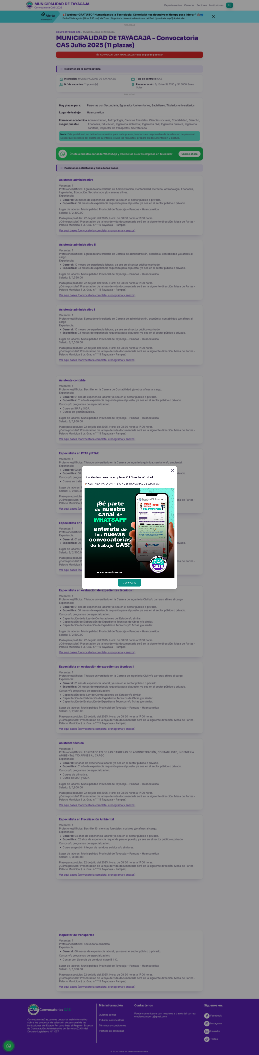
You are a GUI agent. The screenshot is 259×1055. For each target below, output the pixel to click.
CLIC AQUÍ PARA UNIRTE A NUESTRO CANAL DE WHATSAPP (125, 483)
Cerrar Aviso (129, 582)
